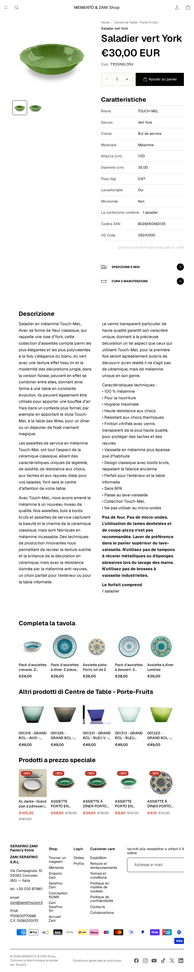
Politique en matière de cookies (99, 887)
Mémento (56, 867)
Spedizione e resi (126, 267)
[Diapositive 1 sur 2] (20, 108)
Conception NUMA (58, 895)
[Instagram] (145, 961)
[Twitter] (172, 961)
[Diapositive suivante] (72, 56)
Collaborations (102, 912)
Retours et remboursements (103, 865)
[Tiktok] (163, 961)
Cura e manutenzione (130, 281)
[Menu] (6, 7)
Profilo (79, 863)
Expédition (98, 857)
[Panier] (187, 7)
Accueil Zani (55, 918)
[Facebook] (136, 961)
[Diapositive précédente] (31, 56)
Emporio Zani (55, 875)
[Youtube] (154, 961)
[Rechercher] (16, 7)
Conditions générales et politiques (97, 961)
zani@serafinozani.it (26, 902)
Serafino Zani (55, 885)
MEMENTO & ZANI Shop (38, 956)
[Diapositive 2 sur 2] (35, 108)
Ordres (79, 857)
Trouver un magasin (57, 859)
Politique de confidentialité (101, 899)
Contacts (97, 906)
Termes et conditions (98, 875)
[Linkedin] (181, 961)
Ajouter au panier (163, 79)
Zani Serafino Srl (55, 907)
